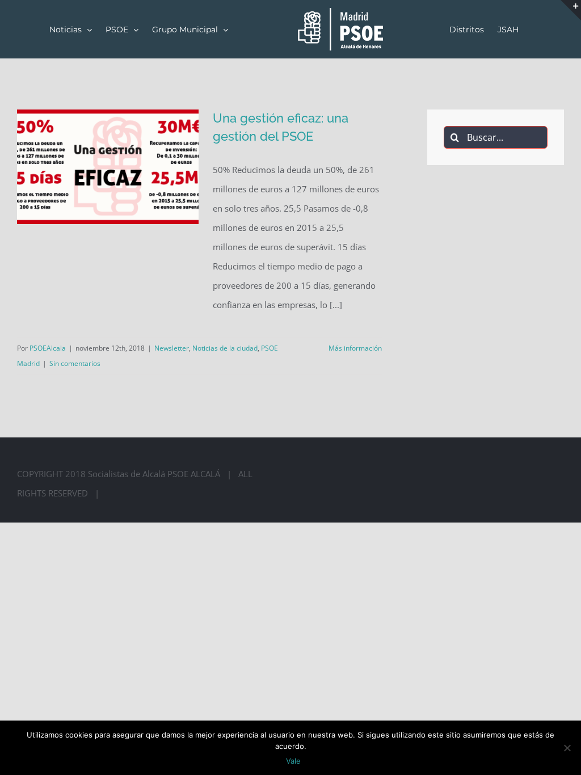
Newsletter (171, 348)
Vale (293, 760)
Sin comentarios (74, 363)
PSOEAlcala (48, 348)
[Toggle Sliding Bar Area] (571, 10)
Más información (355, 348)
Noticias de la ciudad (225, 348)
